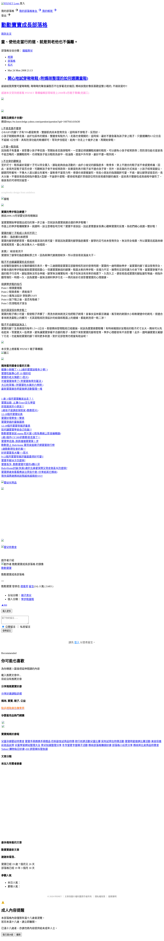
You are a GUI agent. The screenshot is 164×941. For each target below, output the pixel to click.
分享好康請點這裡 (11, 693)
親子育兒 (26, 595)
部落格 (11, 61)
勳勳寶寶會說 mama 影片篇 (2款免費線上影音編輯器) (31, 433)
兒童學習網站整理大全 (27, 745)
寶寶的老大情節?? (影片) (15, 377)
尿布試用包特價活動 (112, 741)
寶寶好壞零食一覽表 (12, 418)
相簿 (10, 57)
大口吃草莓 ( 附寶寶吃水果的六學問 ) (22, 385)
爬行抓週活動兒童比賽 (88, 741)
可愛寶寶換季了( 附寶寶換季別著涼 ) (22, 381)
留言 (31, 586)
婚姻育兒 (27, 50)
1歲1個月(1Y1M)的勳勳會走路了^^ (20, 437)
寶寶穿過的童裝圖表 (12, 422)
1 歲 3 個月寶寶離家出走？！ (17, 398)
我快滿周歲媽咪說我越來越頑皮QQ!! (22, 476)
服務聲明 (112, 896)
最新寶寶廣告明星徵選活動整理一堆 (21, 388)
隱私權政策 (100, 896)
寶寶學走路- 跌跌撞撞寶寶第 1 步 (20, 441)
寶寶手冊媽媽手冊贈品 (38, 741)
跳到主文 (6, 33)
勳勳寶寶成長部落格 (24, 25)
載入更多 (7, 611)
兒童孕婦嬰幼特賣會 (12, 741)
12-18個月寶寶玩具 (12, 414)
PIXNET (58, 896)
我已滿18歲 (8, 934)
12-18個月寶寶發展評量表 (15, 425)
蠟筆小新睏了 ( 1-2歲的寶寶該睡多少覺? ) (24, 369)
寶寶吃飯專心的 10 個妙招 (16, 373)
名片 (10, 64)
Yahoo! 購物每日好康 (13, 749)
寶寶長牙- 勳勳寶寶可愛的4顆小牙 (20, 464)
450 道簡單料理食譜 (36, 749)
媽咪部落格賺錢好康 (99, 745)
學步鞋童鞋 (27, 599)
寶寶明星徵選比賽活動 (138, 741)
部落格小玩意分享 (122, 745)
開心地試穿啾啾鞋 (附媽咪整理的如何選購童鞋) (48, 78)
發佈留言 (7, 630)
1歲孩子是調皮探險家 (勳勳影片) (19, 410)
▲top (4, 604)
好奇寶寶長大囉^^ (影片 (14, 452)
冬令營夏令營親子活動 (75, 745)
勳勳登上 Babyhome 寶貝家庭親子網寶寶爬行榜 (28, 445)
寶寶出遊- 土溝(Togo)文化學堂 (18, 402)
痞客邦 (24, 586)
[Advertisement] (39, 105)
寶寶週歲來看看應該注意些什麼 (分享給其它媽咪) (29, 472)
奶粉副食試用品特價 (62, 741)
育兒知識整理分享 (51, 745)
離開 (18, 934)
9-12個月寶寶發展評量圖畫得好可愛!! (22, 456)
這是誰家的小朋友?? (12, 406)
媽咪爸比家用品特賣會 (146, 745)
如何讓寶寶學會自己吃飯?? (16, 429)
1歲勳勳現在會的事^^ (13, 449)
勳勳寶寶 (6, 568)
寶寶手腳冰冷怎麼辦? (13, 460)
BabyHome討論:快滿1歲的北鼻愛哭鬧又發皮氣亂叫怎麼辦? (34, 468)
